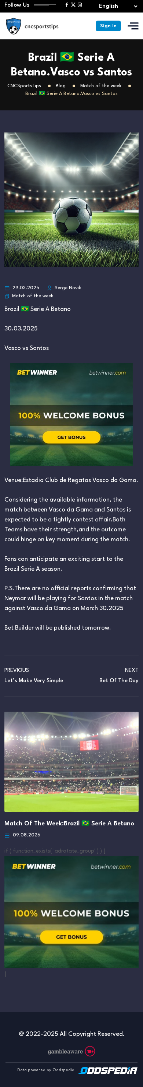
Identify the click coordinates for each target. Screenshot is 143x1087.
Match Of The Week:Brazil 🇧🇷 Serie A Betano (69, 824)
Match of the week (32, 296)
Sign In (108, 26)
